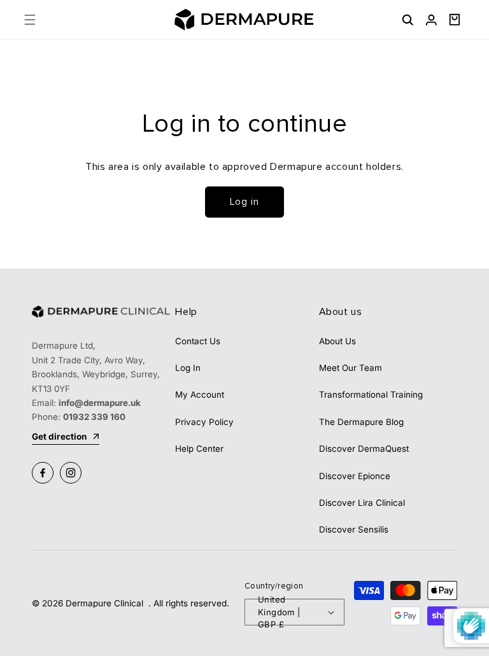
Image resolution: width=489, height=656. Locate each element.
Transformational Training (371, 394)
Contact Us (197, 341)
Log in (244, 201)
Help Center (199, 448)
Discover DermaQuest (364, 448)
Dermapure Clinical (106, 603)
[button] (29, 19)
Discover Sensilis (353, 529)
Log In (188, 368)
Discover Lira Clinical (362, 503)
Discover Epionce (354, 476)
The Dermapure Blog (361, 422)
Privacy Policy (204, 422)
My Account (199, 394)
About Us (337, 341)
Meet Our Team (350, 368)
